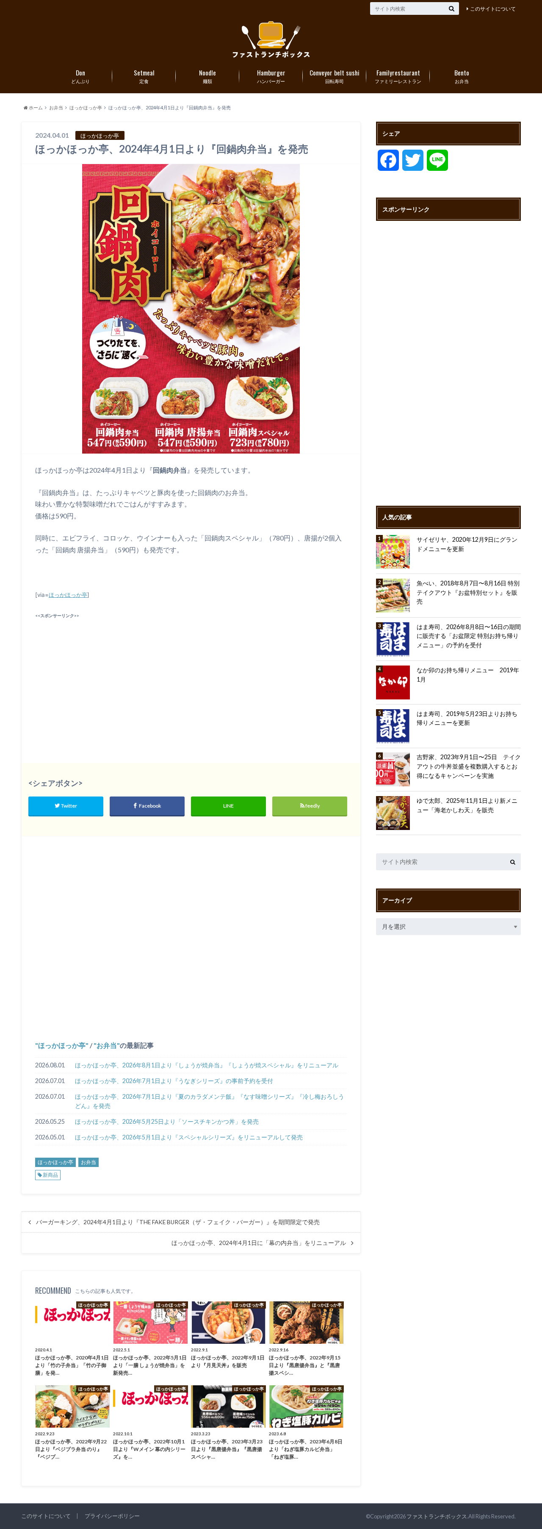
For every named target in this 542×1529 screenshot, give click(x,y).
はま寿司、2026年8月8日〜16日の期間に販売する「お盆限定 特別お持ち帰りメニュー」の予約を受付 (469, 636)
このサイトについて (493, 9)
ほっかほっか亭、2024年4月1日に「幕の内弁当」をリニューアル (258, 1242)
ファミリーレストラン (398, 76)
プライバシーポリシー (112, 1515)
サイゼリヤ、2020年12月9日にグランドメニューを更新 (467, 544)
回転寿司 (334, 76)
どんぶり (80, 76)
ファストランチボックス (436, 1516)
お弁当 (461, 76)
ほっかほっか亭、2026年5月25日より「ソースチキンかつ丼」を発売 (167, 1121)
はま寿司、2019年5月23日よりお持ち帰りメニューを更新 (467, 718)
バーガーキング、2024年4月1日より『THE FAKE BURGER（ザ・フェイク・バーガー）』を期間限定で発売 (178, 1222)
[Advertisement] (111, 680)
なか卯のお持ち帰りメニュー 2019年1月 (468, 674)
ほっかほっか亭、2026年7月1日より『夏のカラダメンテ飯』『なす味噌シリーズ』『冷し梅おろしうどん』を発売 (209, 1101)
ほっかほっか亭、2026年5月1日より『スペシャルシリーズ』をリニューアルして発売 (189, 1137)
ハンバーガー (271, 76)
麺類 (207, 76)
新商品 (50, 1175)
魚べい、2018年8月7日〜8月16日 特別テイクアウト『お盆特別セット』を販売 (468, 592)
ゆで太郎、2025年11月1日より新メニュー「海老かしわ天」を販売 (467, 805)
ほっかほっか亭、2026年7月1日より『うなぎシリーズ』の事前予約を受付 (174, 1080)
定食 (144, 76)
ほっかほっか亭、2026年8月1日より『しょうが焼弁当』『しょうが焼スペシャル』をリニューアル (206, 1065)
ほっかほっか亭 (68, 594)
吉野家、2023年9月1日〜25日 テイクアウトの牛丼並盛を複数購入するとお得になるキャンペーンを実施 (469, 766)
